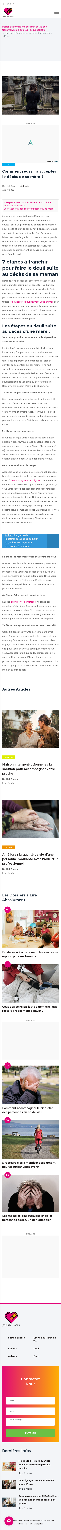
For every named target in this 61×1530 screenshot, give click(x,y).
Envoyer (30, 1433)
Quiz (36, 1356)
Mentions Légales (35, 1524)
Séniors (12, 1348)
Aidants (12, 1356)
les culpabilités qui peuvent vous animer (31, 301)
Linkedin (24, 186)
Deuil (9, 164)
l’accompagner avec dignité (25, 480)
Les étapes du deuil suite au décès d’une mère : (29, 208)
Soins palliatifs (16, 1337)
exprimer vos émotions (23, 601)
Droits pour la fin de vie (44, 1339)
